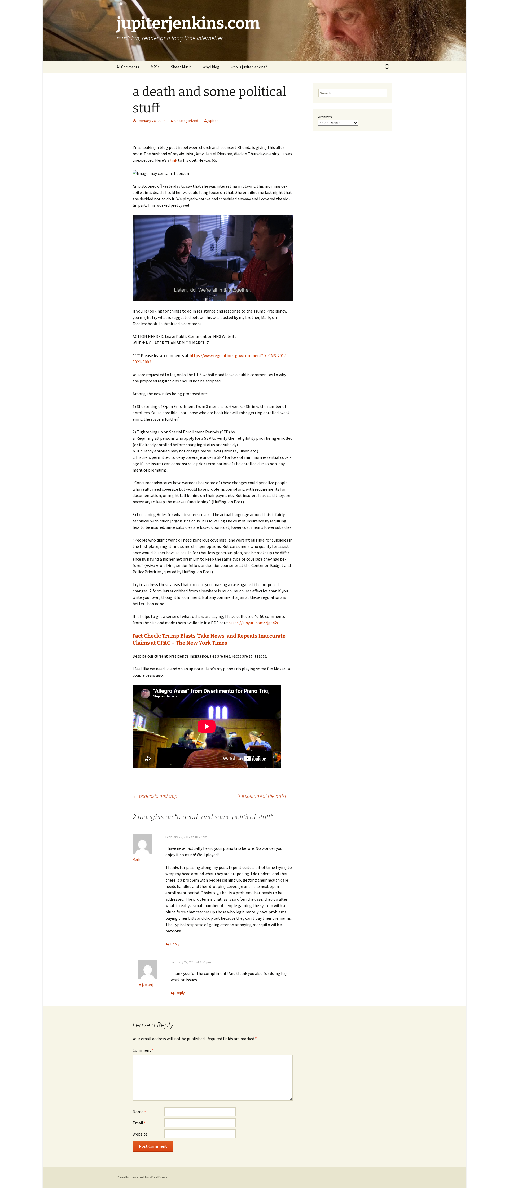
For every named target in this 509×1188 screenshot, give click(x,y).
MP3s (155, 66)
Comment (143, 1050)
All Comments (128, 66)
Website (140, 1134)
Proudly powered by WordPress (142, 1177)
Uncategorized (186, 120)
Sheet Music (181, 66)
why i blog (211, 66)
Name (139, 1111)
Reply (174, 943)
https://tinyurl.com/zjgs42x (253, 622)
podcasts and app (155, 796)
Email (139, 1122)
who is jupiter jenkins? (249, 66)
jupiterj (213, 120)
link (173, 160)
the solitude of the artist (265, 796)
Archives (325, 117)
